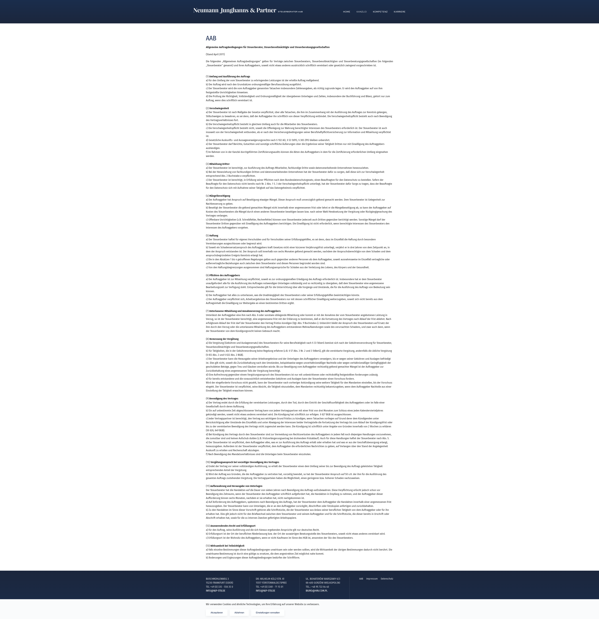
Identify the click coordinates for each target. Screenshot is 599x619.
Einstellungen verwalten (268, 612)
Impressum (372, 578)
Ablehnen (239, 612)
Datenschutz (387, 578)
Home (346, 11)
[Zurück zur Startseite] (248, 11)
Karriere (400, 11)
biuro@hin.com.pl (317, 590)
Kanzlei (362, 11)
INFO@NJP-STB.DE (215, 590)
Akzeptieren (217, 612)
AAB (361, 578)
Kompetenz (380, 11)
